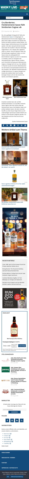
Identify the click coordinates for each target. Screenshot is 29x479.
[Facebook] (7, 420)
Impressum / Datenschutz (10, 468)
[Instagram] (12, 420)
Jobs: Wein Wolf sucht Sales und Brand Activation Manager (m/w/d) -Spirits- (18, 359)
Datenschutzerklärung (17, 476)
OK (8, 476)
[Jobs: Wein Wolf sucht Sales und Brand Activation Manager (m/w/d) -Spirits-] (6, 360)
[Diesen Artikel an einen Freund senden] (18, 125)
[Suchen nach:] (14, 17)
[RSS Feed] (21, 420)
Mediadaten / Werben (8, 457)
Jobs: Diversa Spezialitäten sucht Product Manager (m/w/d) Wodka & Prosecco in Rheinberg (18, 381)
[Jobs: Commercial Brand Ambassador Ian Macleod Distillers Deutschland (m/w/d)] (6, 391)
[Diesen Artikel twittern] (7, 125)
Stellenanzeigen (8, 354)
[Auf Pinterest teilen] (14, 125)
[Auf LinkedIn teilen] (10, 125)
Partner (4, 462)
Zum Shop (22, 345)
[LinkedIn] (17, 420)
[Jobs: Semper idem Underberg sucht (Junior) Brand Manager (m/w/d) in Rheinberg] (6, 369)
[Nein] (27, 475)
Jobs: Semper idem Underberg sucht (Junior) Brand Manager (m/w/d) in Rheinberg (18, 370)
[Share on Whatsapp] (21, 125)
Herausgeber (6, 452)
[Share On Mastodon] (25, 125)
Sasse (11, 37)
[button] (27, 14)
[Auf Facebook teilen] (3, 125)
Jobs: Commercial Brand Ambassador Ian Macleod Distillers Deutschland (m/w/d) (18, 392)
